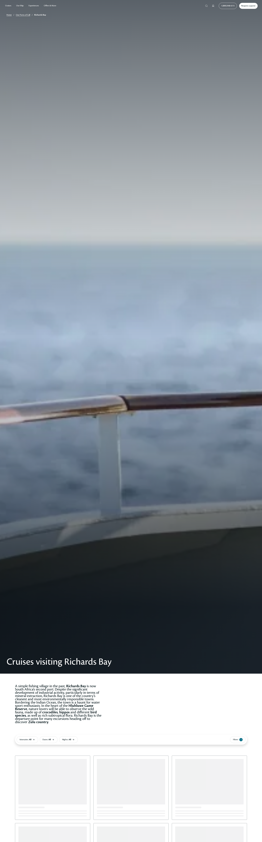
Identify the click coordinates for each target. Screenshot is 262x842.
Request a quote (248, 6)
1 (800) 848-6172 (228, 6)
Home (9, 15)
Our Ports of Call (23, 15)
